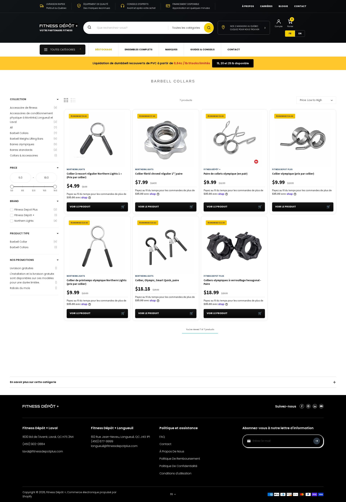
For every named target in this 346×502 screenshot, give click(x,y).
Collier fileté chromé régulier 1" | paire (159, 173)
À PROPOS (248, 6)
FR (290, 33)
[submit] (316, 441)
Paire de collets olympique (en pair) (225, 173)
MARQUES (171, 49)
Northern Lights (76, 169)
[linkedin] (315, 406)
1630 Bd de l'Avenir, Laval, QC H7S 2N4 (48, 437)
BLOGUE (283, 6)
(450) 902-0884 (34, 444)
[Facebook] (302, 406)
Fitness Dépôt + (212, 169)
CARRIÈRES (266, 6)
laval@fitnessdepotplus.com (43, 451)
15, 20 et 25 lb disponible (233, 63)
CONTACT (300, 6)
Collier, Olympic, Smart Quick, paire (157, 280)
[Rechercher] (209, 28)
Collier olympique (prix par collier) (293, 173)
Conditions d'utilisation (175, 473)
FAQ (162, 437)
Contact (165, 444)
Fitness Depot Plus (282, 169)
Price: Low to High (311, 100)
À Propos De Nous (171, 451)
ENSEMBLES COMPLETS (138, 49)
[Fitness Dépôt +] (41, 406)
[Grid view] (66, 100)
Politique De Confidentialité (178, 466)
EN (299, 33)
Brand (14, 201)
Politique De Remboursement (179, 459)
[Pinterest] (308, 406)
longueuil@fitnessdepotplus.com (114, 446)
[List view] (73, 100)
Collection (18, 99)
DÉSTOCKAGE (103, 49)
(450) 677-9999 (102, 441)
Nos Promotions (22, 260)
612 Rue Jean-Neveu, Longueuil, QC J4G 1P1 (120, 437)
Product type (19, 233)
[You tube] (321, 406)
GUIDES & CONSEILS (202, 49)
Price (13, 168)
